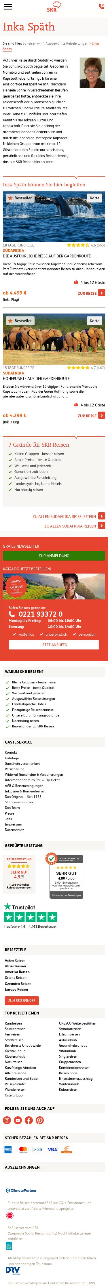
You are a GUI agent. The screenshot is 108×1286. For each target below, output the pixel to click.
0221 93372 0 (40, 614)
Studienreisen (15, 1029)
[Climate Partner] (21, 1190)
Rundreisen (13, 1023)
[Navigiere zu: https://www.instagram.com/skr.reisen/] (7, 1120)
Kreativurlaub (15, 1051)
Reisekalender (15, 1084)
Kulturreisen (68, 1089)
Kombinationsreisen (74, 1067)
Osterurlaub (14, 1095)
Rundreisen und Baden (22, 1078)
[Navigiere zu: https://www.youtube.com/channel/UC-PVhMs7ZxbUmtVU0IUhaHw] (18, 1120)
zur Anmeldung (54, 555)
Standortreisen (70, 1029)
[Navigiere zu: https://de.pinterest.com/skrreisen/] (40, 1120)
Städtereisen (14, 1040)
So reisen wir (32, 43)
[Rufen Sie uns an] (101, 6)
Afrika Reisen (15, 966)
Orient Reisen (15, 977)
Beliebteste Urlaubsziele (23, 1045)
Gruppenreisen (70, 1062)
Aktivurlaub (68, 1040)
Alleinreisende (15, 1073)
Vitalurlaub (67, 1051)
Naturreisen (13, 1062)
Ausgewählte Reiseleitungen (67, 43)
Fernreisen (12, 1034)
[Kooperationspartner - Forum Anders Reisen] (9, 1245)
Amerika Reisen (17, 971)
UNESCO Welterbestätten (77, 1023)
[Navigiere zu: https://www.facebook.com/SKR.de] (29, 1120)
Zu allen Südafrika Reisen (70, 526)
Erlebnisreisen (69, 1034)
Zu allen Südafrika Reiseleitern (65, 516)
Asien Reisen (15, 960)
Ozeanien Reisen (18, 983)
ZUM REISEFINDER (21, 1000)
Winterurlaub (69, 1084)
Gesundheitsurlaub (73, 1045)
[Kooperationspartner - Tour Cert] (10, 1215)
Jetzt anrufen (54, 644)
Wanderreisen (15, 1089)
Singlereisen (68, 1056)
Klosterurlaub (15, 1056)
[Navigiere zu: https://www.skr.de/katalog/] (54, 586)
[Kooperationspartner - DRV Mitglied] (13, 1270)
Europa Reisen (16, 989)
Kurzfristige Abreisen (20, 1067)
